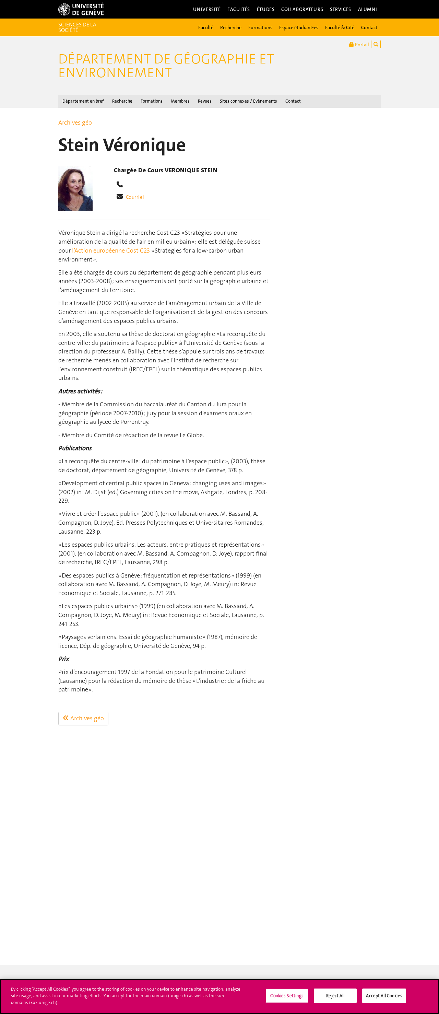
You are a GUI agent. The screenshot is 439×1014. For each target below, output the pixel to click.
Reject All (335, 996)
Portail (361, 45)
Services (340, 9)
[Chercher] (375, 44)
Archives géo (75, 122)
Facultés (238, 9)
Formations (260, 27)
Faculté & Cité (339, 27)
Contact (369, 27)
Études (265, 9)
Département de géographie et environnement (166, 66)
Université (207, 9)
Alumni (367, 9)
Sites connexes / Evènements (248, 101)
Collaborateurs (302, 9)
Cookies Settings (287, 996)
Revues (205, 101)
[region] (219, 996)
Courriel (135, 197)
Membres (180, 101)
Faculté (205, 27)
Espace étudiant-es (298, 27)
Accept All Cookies (384, 996)
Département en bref (83, 101)
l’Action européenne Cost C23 (111, 250)
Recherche (230, 27)
